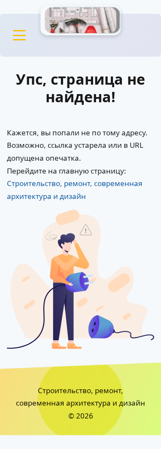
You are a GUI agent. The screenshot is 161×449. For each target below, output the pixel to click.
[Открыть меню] (19, 35)
